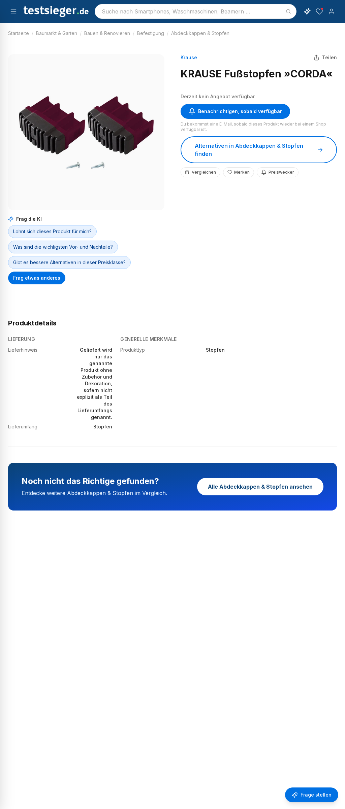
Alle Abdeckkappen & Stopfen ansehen (260, 486)
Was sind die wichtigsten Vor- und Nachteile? (63, 247)
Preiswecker (281, 172)
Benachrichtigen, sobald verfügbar (240, 111)
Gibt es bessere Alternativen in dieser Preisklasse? (69, 262)
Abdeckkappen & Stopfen (200, 33)
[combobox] (195, 11)
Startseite (18, 33)
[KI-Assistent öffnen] (307, 11)
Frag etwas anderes (36, 278)
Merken (242, 172)
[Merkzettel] (319, 11)
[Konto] (331, 11)
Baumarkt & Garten (56, 33)
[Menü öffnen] (13, 11)
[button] (86, 132)
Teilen (329, 57)
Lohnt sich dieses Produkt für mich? (52, 231)
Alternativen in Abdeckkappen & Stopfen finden (249, 149)
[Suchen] (288, 11)
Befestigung (150, 33)
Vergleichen (204, 172)
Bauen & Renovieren (107, 33)
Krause (189, 57)
